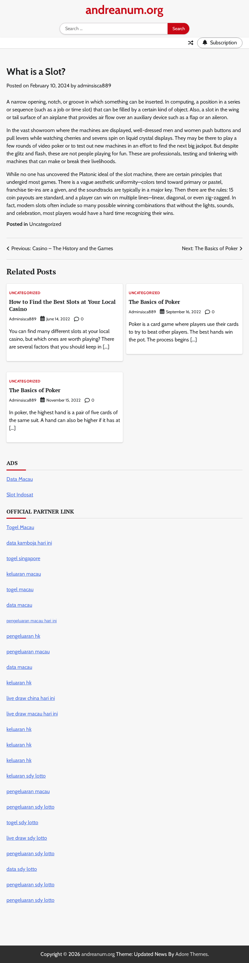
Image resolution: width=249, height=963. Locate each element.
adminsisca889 (94, 86)
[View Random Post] (191, 43)
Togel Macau (20, 527)
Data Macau (19, 479)
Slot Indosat (19, 495)
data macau (19, 667)
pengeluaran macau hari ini (31, 620)
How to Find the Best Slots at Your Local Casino (62, 305)
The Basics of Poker (154, 301)
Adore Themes (191, 954)
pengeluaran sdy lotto (30, 900)
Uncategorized (45, 224)
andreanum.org (124, 9)
